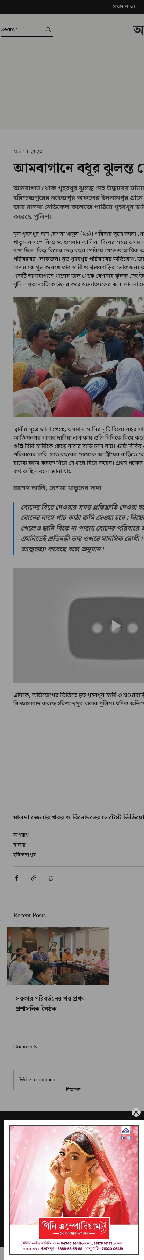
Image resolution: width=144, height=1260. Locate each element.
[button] (136, 1112)
